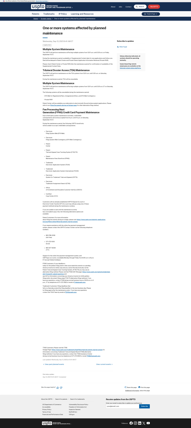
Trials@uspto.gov (79, 282)
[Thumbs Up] (58, 388)
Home (35, 19)
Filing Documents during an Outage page (63, 105)
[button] (130, 388)
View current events (103, 364)
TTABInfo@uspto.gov (93, 356)
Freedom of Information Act (78, 407)
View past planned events (54, 364)
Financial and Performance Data (52, 414)
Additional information (132, 390)
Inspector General (74, 409)
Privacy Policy (46, 409)
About (113, 7)
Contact (128, 7)
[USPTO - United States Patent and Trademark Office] (56, 424)
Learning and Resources (82, 14)
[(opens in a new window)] (135, 424)
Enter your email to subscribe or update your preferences (124, 403)
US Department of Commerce (51, 404)
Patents (35, 14)
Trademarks (49, 14)
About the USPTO (46, 399)
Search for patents (61, 399)
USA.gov (72, 414)
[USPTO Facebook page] (131, 424)
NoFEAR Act (73, 412)
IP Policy (63, 14)
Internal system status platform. (130, 68)
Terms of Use (46, 412)
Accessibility (46, 407)
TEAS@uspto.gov (70, 292)
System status (46, 19)
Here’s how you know (42, 1)
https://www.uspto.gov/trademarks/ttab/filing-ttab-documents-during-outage (77, 350)
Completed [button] (47, 45)
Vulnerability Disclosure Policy (78, 404)
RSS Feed (123, 47)
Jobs (120, 7)
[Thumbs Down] (61, 388)
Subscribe (144, 406)
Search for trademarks (77, 399)
